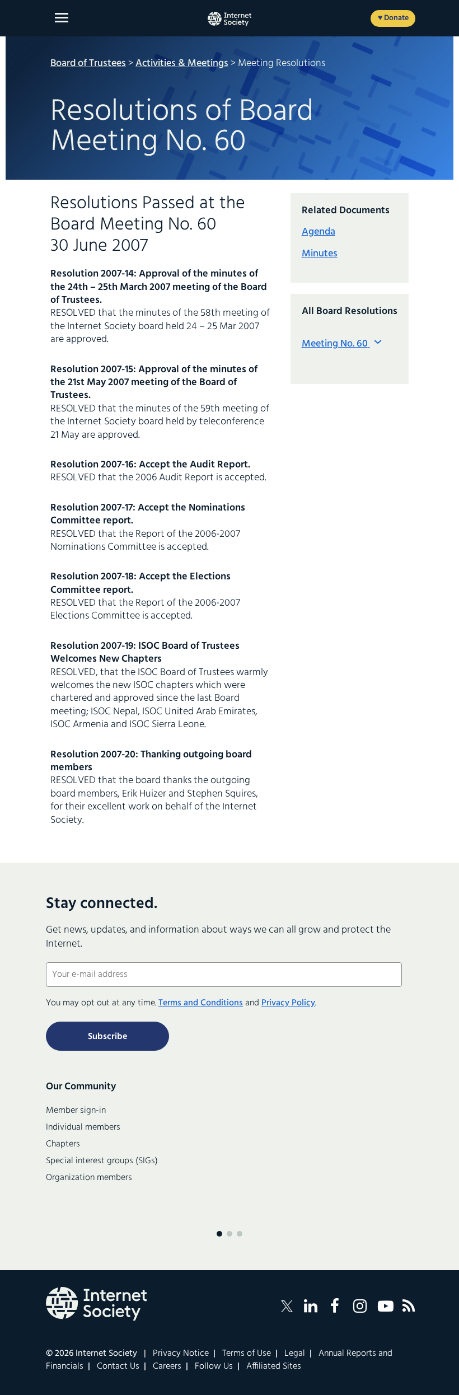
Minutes (320, 254)
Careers (167, 1366)
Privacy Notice (181, 1353)
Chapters (63, 1144)
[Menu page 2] (229, 1234)
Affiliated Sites (273, 1366)
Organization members (89, 1178)
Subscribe (107, 1036)
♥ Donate (393, 18)
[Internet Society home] (229, 19)
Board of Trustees (88, 63)
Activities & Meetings (181, 63)
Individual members (83, 1127)
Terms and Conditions (200, 1003)
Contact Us (118, 1366)
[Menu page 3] (239, 1234)
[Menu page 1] (219, 1234)
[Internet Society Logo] (96, 1304)
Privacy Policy (288, 1003)
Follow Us (214, 1366)
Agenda (318, 232)
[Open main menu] (61, 17)
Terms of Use (246, 1353)
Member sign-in (76, 1110)
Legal (294, 1353)
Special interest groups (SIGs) (102, 1161)
